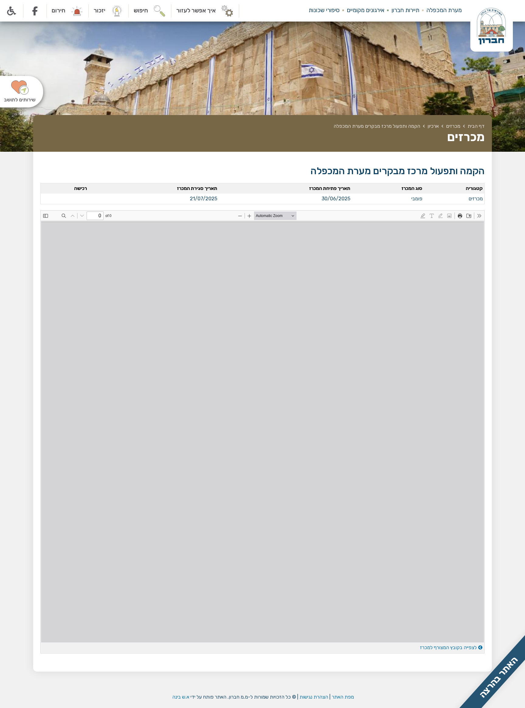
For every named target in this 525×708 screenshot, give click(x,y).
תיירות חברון (405, 10)
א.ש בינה (180, 697)
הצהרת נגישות (314, 697)
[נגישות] (11, 11)
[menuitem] (440, 11)
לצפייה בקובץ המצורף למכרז (448, 647)
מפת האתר (343, 697)
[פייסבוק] (35, 11)
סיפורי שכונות (324, 10)
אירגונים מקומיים (365, 10)
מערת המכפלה (444, 10)
